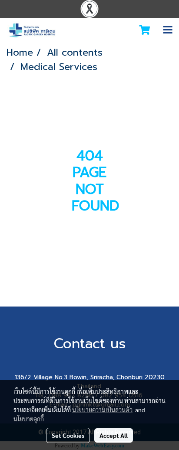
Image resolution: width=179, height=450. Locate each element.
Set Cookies (68, 435)
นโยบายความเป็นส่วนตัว (102, 409)
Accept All (113, 435)
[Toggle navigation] (167, 30)
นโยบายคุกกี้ (28, 419)
